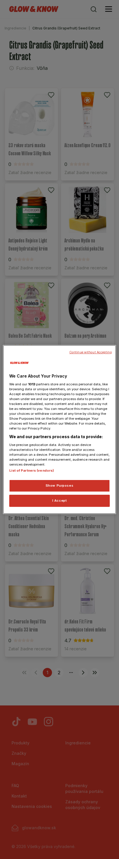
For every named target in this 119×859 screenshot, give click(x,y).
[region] (59, 429)
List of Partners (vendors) (31, 470)
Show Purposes (59, 485)
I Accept (59, 500)
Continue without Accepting (90, 352)
